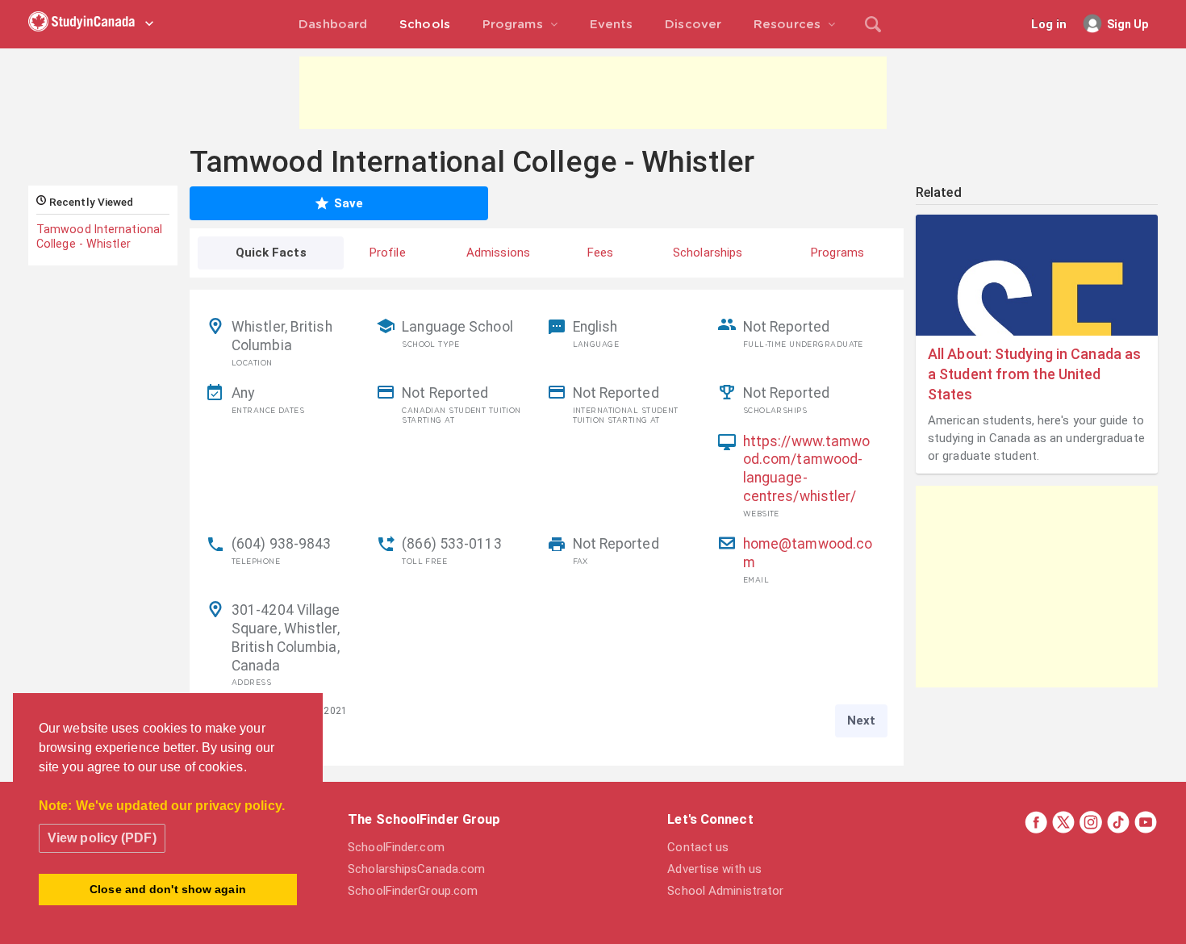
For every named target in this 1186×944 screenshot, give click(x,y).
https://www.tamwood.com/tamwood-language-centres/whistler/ (807, 468)
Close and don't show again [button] (168, 889)
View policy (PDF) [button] (102, 838)
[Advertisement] (593, 92)
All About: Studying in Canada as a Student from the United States (1034, 374)
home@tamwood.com (808, 553)
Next (861, 720)
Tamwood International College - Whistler (99, 236)
